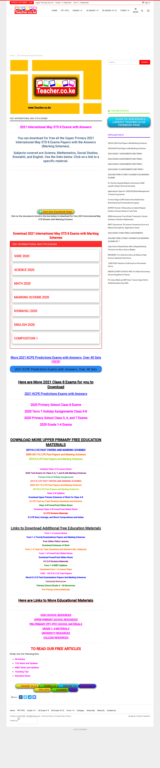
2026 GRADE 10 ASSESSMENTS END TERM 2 (125, 169)
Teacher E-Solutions (143, 716)
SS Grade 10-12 (109, 10)
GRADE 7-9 (69, 686)
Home (54, 10)
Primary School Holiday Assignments (56, 477)
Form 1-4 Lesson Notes (55, 533)
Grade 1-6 (77, 10)
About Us (100, 711)
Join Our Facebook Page (57, 211)
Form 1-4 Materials (81, 2)
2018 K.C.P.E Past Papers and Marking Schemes (56, 458)
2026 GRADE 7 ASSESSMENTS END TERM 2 (125, 154)
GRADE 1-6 (87, 686)
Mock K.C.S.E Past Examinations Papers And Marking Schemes (56, 577)
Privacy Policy (60, 716)
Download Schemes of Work (56, 545)
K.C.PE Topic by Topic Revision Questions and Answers (56, 501)
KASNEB (61, 689)
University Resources (56, 581)
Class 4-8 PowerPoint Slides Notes (56, 505)
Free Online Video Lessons (56, 541)
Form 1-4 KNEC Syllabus (55, 565)
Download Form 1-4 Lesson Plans (56, 569)
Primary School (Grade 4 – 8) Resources (56, 585)
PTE (73, 689)
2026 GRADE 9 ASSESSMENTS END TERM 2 (125, 164)
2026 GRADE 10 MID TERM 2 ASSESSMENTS (125, 233)
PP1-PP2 (65, 10)
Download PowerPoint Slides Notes (56, 557)
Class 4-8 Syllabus (56, 493)
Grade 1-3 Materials (63, 2)
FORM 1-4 (50, 686)
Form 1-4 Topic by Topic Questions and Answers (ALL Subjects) (55, 549)
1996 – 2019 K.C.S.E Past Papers (56, 573)
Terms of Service (48, 716)
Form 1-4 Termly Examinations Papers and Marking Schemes (56, 537)
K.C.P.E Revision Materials (56, 513)
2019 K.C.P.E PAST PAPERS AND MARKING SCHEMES (56, 449)
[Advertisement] (80, 35)
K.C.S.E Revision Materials (56, 561)
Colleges (80, 711)
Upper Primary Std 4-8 (45, 2)
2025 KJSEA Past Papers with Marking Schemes (127, 143)
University (91, 711)
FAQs (68, 716)
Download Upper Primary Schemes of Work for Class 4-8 (56, 497)
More (135, 12)
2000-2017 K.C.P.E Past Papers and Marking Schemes (56, 454)
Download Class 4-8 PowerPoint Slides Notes (56, 509)
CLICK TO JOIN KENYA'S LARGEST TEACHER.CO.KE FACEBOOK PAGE (128, 122)
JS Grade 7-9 (92, 10)
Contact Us (111, 711)
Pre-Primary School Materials (56, 589)
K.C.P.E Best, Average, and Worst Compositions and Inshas (56, 517)
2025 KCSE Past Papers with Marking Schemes (127, 148)
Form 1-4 (124, 10)
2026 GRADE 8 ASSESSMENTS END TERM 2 (125, 159)
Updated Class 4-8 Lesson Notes (56, 469)
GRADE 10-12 (29, 686)
